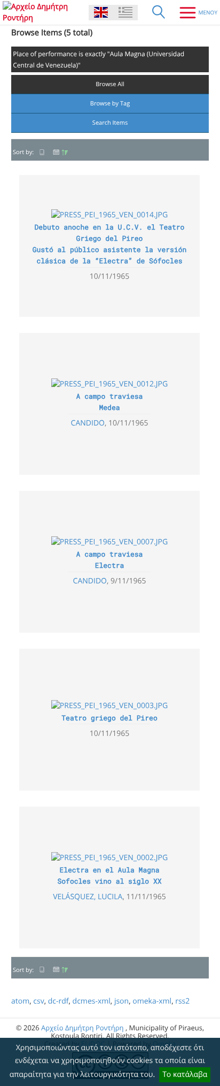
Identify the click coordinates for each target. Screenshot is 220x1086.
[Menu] (194, 12)
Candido (88, 423)
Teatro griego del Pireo (109, 718)
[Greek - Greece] (125, 12)
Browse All (110, 84)
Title (42, 152)
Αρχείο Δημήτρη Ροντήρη (82, 1027)
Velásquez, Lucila (87, 897)
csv (38, 1001)
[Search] (158, 12)
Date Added (60, 152)
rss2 (182, 1001)
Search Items (110, 123)
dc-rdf (58, 1001)
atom (20, 1001)
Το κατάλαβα (184, 1074)
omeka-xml (151, 1001)
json (121, 1001)
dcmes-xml (92, 1001)
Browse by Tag (110, 104)
